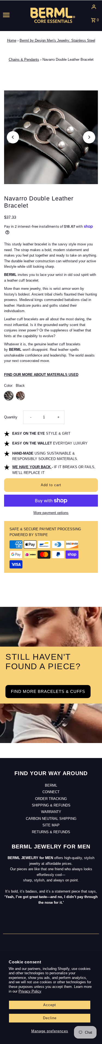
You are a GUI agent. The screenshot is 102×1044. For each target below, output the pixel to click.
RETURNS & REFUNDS (51, 832)
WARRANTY (51, 812)
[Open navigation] (11, 15)
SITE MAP (51, 825)
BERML (51, 785)
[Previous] (13, 137)
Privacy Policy (29, 991)
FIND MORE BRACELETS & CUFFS (48, 691)
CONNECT (51, 792)
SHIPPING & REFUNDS (51, 805)
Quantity (10, 417)
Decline (50, 1018)
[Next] (89, 137)
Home (11, 40)
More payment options (51, 513)
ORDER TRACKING (51, 799)
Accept (49, 1005)
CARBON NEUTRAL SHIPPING (51, 819)
